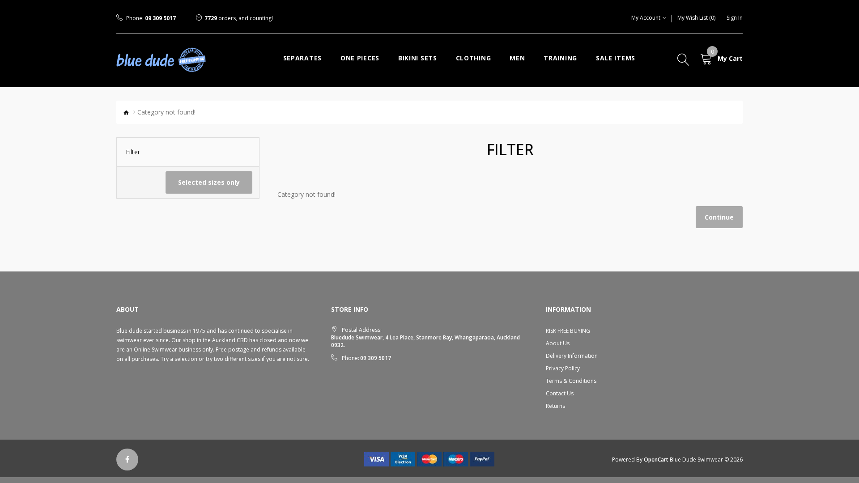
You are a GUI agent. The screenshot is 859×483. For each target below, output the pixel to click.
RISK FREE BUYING (568, 331)
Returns (555, 406)
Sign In (735, 17)
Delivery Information (572, 356)
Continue (719, 217)
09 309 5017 (160, 18)
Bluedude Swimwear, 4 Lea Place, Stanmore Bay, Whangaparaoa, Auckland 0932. (425, 341)
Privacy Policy (563, 368)
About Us (558, 343)
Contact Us (560, 393)
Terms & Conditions (571, 381)
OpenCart (656, 459)
